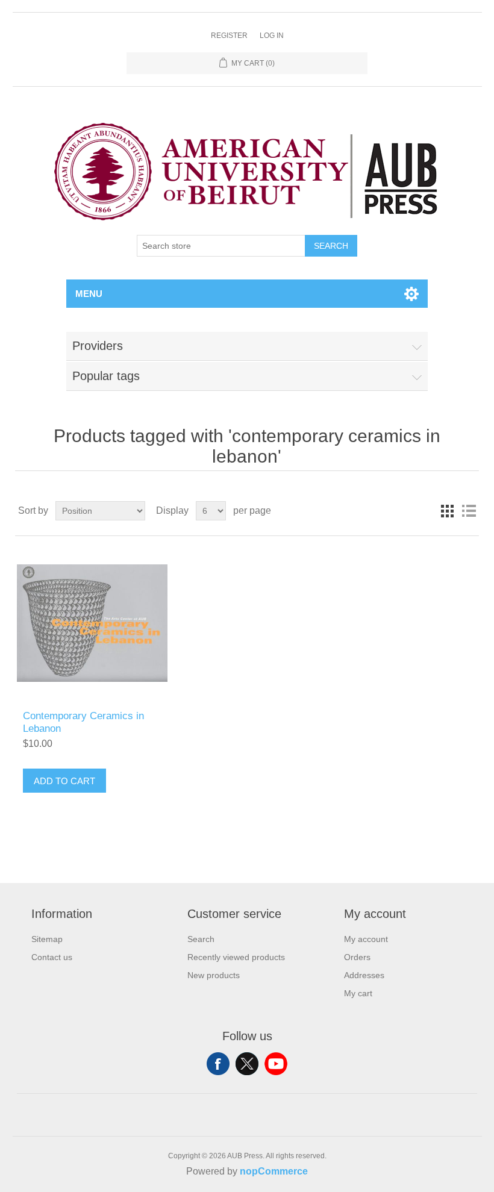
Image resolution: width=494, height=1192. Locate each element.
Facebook (218, 1063)
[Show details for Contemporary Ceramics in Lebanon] (92, 623)
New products (213, 975)
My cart (358, 993)
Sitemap (47, 939)
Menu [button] (88, 294)
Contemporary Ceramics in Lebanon (83, 722)
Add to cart (64, 781)
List (468, 510)
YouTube (275, 1063)
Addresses (364, 975)
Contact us (51, 957)
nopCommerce (274, 1171)
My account (366, 939)
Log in (272, 35)
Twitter (247, 1063)
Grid (447, 510)
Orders (357, 957)
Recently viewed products (236, 957)
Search (331, 246)
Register (229, 35)
